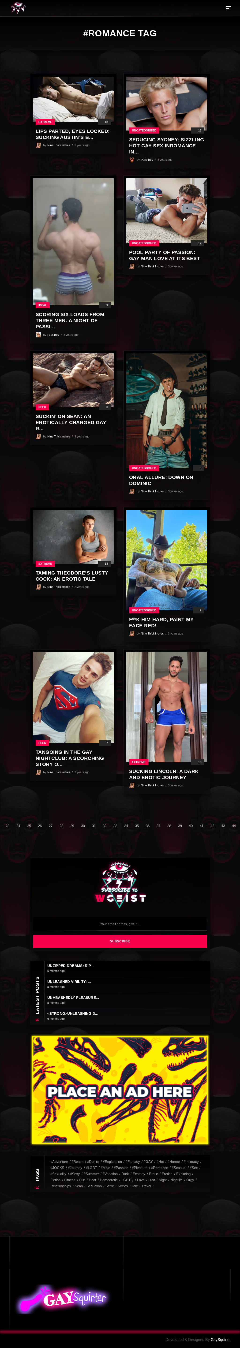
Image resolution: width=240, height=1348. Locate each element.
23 (7, 826)
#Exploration (112, 1162)
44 (234, 826)
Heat (92, 1180)
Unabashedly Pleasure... (73, 998)
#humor (174, 1162)
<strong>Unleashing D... (72, 1014)
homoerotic (109, 1180)
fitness (69, 1180)
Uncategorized (144, 130)
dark (125, 1174)
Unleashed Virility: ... (69, 982)
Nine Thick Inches (58, 145)
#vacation (110, 1174)
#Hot (160, 1162)
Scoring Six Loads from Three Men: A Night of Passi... (70, 320)
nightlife (176, 1180)
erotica (167, 1174)
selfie (109, 1186)
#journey (75, 1168)
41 (201, 826)
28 (61, 826)
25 (29, 826)
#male (105, 1168)
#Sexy (75, 1174)
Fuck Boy (53, 334)
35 (137, 826)
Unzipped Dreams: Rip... (70, 966)
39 (180, 826)
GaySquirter (221, 1340)
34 (126, 826)
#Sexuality (58, 1174)
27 (50, 826)
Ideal (42, 305)
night (163, 1180)
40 (191, 826)
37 (158, 826)
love (141, 1180)
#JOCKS (57, 1168)
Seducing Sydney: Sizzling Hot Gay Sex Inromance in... (166, 145)
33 (115, 826)
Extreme (45, 122)
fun (82, 1180)
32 (104, 826)
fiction (55, 1180)
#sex (194, 1168)
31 (94, 826)
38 (169, 826)
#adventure (59, 1162)
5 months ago (56, 971)
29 (72, 826)
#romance (159, 1168)
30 (83, 826)
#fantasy (133, 1162)
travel (146, 1186)
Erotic (153, 1174)
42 (212, 826)
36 (148, 826)
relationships (60, 1186)
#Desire (93, 1162)
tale (135, 1186)
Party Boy (147, 159)
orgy (190, 1180)
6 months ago (56, 1018)
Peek (42, 407)
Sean (79, 1186)
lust (151, 1180)
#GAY (148, 1162)
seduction (94, 1186)
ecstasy (139, 1174)
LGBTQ (127, 1180)
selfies (123, 1186)
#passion (121, 1168)
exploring (183, 1174)
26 (40, 826)
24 (18, 826)
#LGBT (91, 1168)
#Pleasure (139, 1168)
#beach (77, 1162)
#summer (91, 1174)
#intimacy (191, 1162)
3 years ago (82, 145)
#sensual (179, 1168)
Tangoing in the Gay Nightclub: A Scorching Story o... (70, 758)
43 (223, 826)
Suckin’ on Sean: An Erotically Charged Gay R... (71, 422)
